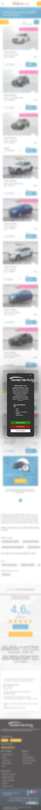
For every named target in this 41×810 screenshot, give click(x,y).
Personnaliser (20, 431)
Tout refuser (20, 426)
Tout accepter (20, 422)
